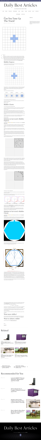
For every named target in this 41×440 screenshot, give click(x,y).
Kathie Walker (21, 344)
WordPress (19, 432)
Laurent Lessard (7, 303)
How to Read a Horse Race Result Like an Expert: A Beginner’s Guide (21, 356)
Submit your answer (6, 102)
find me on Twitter (20, 60)
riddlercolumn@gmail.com (14, 320)
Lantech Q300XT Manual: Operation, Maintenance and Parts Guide (7, 343)
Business (2, 354)
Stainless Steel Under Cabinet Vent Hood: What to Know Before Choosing (7, 356)
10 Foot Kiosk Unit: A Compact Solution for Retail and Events (20, 343)
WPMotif (26, 432)
